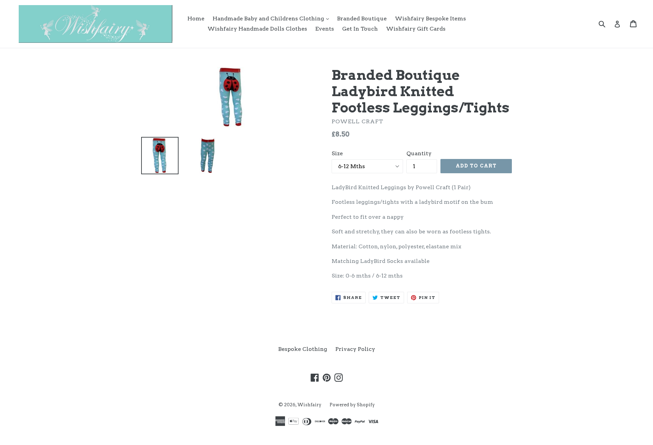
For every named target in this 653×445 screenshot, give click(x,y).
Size (337, 153)
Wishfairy (309, 404)
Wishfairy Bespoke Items (430, 18)
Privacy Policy (355, 349)
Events (324, 28)
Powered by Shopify (352, 404)
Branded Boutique (362, 18)
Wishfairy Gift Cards (416, 28)
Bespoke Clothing (302, 349)
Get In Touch (360, 28)
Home (195, 18)
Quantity (419, 153)
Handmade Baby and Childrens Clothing (272, 18)
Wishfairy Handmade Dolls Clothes (257, 28)
